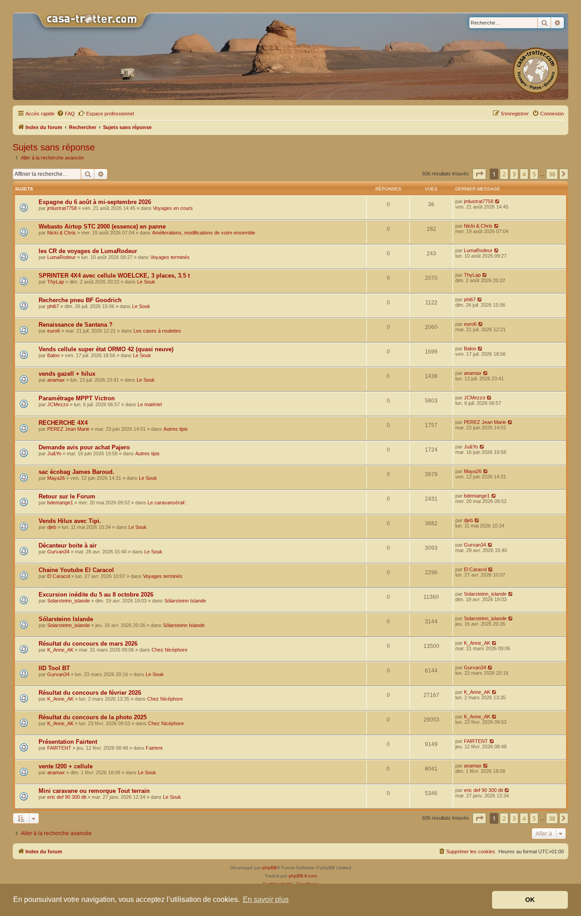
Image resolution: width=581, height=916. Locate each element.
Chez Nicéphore (169, 649)
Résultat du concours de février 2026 (90, 692)
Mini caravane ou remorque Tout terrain (94, 790)
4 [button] (524, 174)
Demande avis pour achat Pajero (84, 447)
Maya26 (56, 478)
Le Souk (146, 281)
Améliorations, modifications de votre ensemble (203, 232)
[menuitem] (66, 113)
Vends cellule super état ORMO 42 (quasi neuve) (106, 349)
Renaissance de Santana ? (76, 324)
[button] (479, 174)
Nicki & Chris (61, 232)
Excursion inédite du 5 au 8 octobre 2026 (96, 594)
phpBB (269, 867)
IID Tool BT (54, 668)
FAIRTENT (59, 748)
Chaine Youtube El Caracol (76, 570)
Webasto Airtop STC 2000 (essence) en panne (102, 226)
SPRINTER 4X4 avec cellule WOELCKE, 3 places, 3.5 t (114, 275)
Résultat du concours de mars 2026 (88, 643)
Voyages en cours (173, 208)
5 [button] (534, 174)
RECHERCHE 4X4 (63, 422)
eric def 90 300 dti (66, 797)
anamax (56, 380)
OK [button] (530, 899)
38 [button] (552, 174)
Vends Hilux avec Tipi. (70, 521)
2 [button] (504, 174)
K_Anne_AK (60, 649)
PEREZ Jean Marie (68, 429)
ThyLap (55, 281)
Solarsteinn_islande (68, 600)
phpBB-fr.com (303, 875)
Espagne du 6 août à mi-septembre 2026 (95, 202)
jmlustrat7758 (62, 208)
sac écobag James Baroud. (76, 471)
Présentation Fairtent (68, 741)
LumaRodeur (61, 257)
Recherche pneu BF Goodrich (80, 300)
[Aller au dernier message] (498, 201)
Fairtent (154, 748)
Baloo (53, 355)
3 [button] (514, 174)
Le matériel (150, 404)
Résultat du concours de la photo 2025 (93, 717)
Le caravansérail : (167, 502)
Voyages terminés (170, 257)
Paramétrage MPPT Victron (77, 398)
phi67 (53, 306)
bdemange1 (60, 502)
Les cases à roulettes (157, 331)
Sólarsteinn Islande (185, 600)
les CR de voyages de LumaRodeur (88, 251)
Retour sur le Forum (67, 496)
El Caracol (58, 576)
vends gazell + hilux (67, 373)
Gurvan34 (58, 551)
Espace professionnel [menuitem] (110, 113)
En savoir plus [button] (266, 899)
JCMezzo (58, 404)
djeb (51, 527)
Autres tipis (175, 429)
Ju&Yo (54, 453)
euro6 (53, 331)
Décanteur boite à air (68, 545)
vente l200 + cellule (66, 766)
